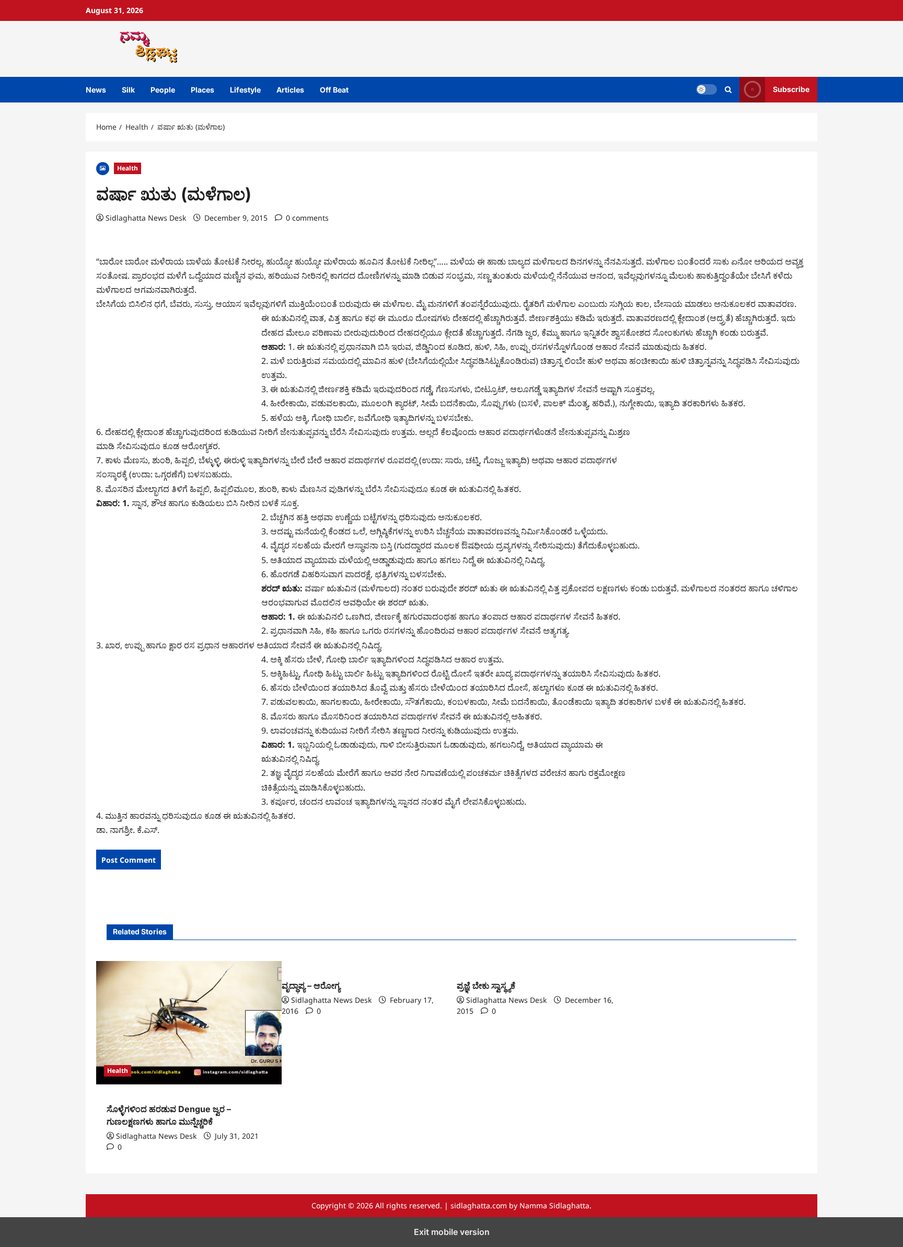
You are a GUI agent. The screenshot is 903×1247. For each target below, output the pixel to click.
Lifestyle (245, 89)
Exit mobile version (452, 1232)
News (96, 89)
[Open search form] (728, 89)
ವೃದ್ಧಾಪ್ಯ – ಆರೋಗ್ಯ (311, 985)
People (162, 89)
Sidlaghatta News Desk (146, 218)
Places (202, 89)
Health (127, 168)
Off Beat (334, 89)
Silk (128, 89)
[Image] (102, 168)
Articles (290, 89)
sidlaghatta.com (478, 1205)
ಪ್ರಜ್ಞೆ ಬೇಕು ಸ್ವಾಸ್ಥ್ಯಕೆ (486, 985)
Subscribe (791, 89)
